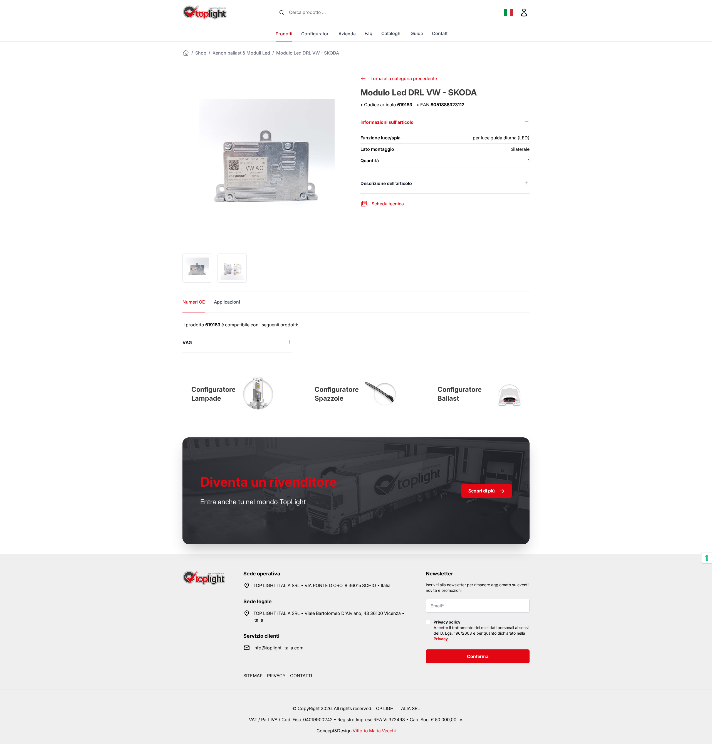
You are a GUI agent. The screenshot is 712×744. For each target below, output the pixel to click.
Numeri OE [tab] (193, 302)
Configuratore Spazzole (337, 393)
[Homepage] (185, 53)
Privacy (441, 638)
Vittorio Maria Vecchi (374, 730)
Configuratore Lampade (213, 393)
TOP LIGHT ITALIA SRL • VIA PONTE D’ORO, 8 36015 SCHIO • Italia (321, 585)
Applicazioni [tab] (227, 302)
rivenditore (268, 482)
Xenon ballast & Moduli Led (241, 53)
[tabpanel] (356, 337)
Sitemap (253, 675)
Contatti (440, 33)
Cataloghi (391, 33)
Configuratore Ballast (459, 393)
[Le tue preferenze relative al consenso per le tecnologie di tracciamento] (706, 558)
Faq (368, 33)
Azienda (347, 33)
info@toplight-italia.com (278, 648)
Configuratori (315, 33)
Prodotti (284, 33)
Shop (200, 53)
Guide (417, 33)
